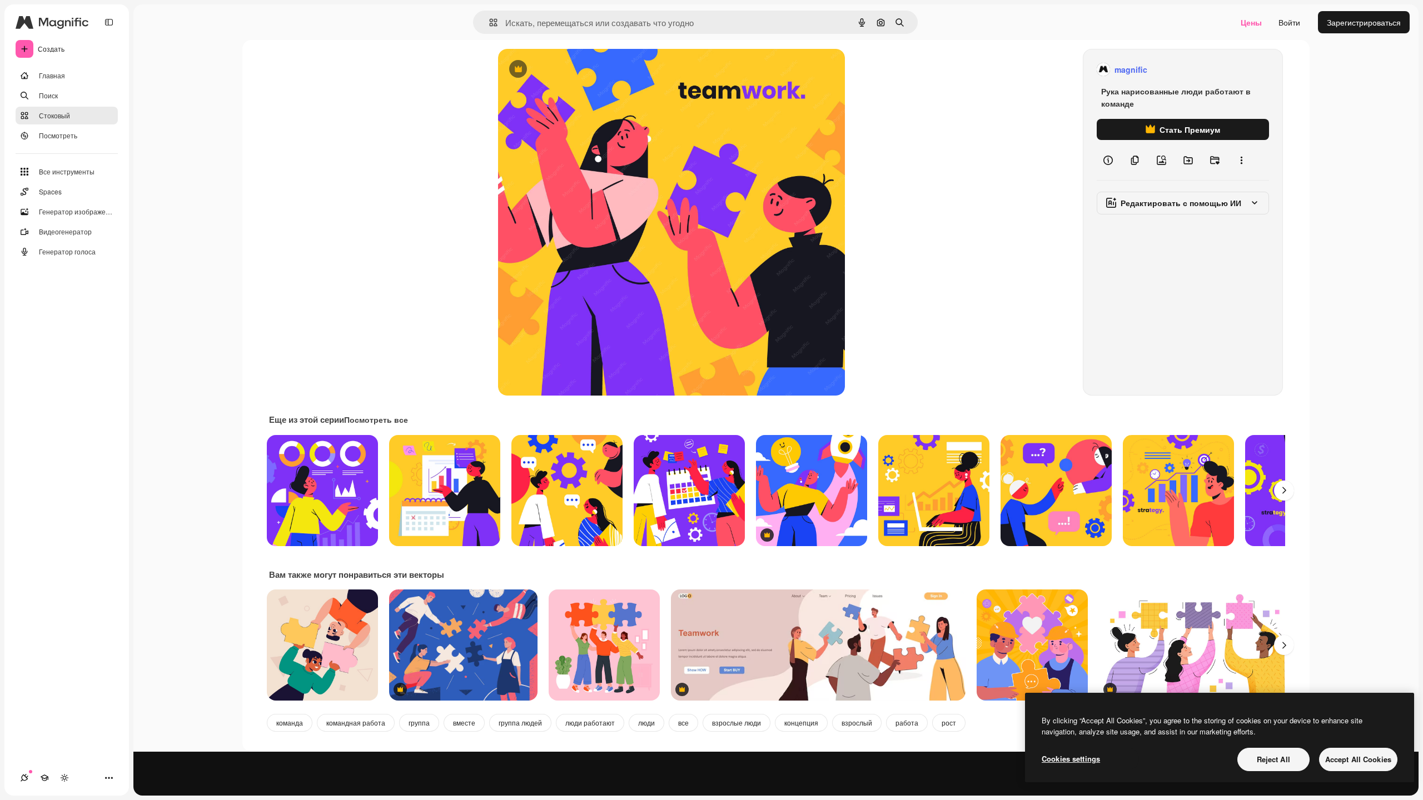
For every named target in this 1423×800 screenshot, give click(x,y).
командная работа (355, 722)
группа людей (520, 722)
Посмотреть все (376, 419)
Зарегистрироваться (1364, 22)
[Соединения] (24, 778)
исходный (572, 70)
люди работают (590, 722)
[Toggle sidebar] (109, 22)
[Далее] (1284, 490)
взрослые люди (736, 722)
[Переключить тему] (64, 778)
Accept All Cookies (1358, 759)
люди (646, 722)
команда (289, 722)
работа (906, 722)
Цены (1251, 22)
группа (419, 722)
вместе (464, 722)
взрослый (857, 722)
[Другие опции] (1241, 160)
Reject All (1273, 759)
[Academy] (44, 778)
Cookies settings (1071, 758)
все (683, 722)
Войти (1289, 22)
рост (949, 722)
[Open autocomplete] (489, 22)
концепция (801, 722)
